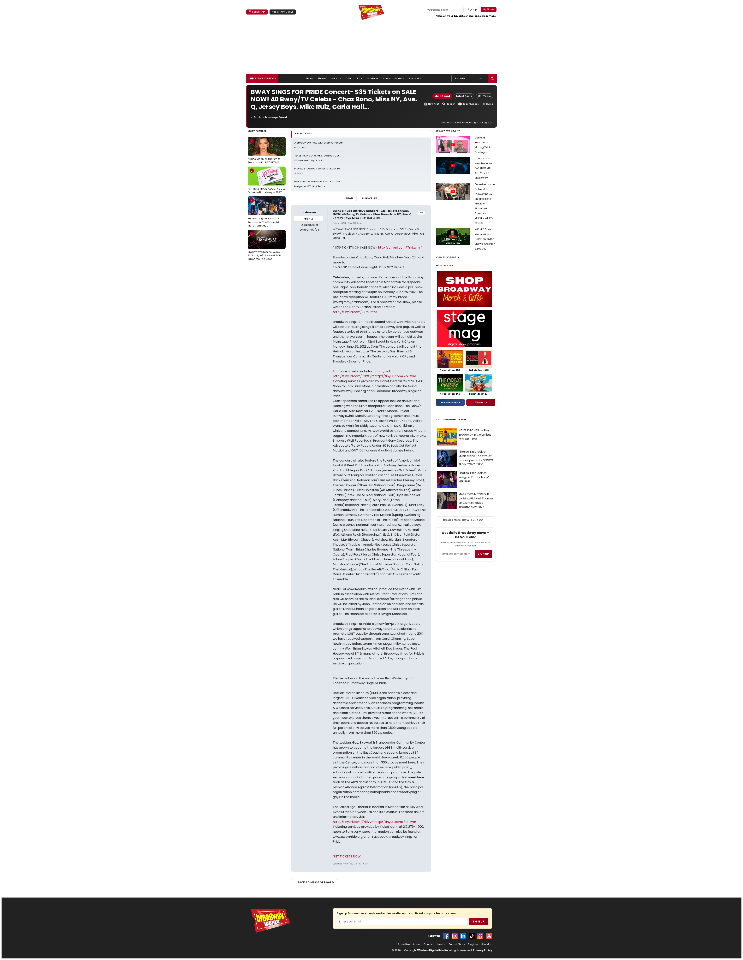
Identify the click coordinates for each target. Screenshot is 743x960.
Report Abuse (470, 104)
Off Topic (484, 96)
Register (460, 78)
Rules (489, 104)
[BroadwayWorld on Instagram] (454, 936)
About (416, 944)
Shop (386, 78)
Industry (336, 78)
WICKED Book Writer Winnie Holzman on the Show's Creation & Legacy (485, 238)
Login (479, 78)
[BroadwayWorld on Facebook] (446, 936)
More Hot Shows (450, 402)
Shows (322, 78)
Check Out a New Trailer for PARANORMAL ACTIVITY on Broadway (484, 168)
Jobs (359, 78)
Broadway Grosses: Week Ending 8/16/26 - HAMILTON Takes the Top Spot (264, 246)
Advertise (404, 944)
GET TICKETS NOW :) (348, 856)
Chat (349, 78)
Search (451, 104)
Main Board (442, 96)
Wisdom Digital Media (432, 950)
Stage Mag (415, 78)
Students (372, 78)
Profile (308, 218)
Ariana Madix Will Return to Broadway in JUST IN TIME (264, 151)
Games (399, 78)
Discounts (481, 402)
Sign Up (478, 921)
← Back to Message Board (269, 117)
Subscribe (369, 198)
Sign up (483, 554)
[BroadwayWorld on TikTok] (471, 936)
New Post (433, 104)
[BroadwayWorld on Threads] (480, 936)
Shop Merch (258, 11)
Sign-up (472, 9)
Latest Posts (464, 96)
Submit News (457, 944)
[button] (492, 78)
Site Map (486, 944)
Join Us (441, 944)
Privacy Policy (482, 950)
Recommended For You (451, 419)
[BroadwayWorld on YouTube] (488, 936)
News (309, 78)
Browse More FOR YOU (463, 520)
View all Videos (446, 257)
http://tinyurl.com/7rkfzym (399, 247)
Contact (429, 944)
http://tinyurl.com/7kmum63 (355, 312)
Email (349, 198)
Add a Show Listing (282, 11)
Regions (473, 944)
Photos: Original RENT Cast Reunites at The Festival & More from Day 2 (264, 213)
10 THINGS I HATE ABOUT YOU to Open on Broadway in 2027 (266, 181)
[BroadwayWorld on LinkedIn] (463, 936)
